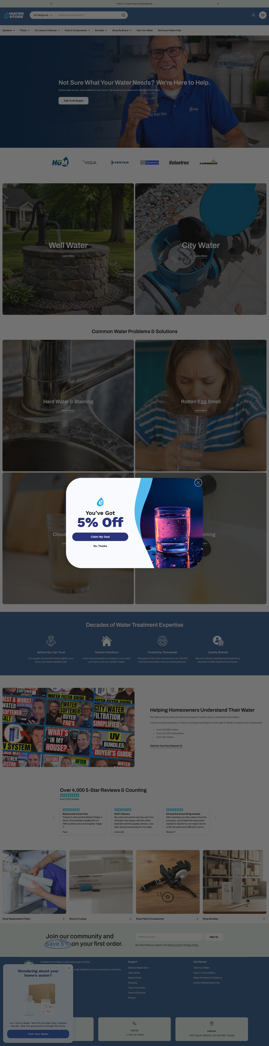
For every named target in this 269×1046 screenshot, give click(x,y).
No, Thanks (100, 546)
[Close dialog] (198, 482)
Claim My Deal (100, 536)
